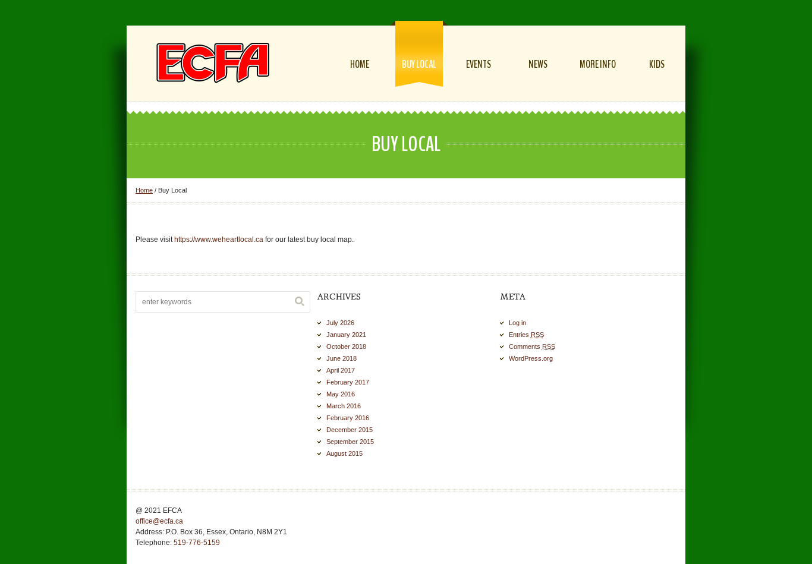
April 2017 (340, 370)
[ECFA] (212, 62)
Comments (532, 346)
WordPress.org (531, 358)
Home (144, 190)
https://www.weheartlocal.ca (218, 239)
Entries (526, 334)
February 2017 (347, 382)
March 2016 (343, 405)
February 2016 (347, 417)
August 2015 (344, 453)
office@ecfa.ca (159, 521)
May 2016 (340, 394)
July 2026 (340, 322)
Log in (517, 322)
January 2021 (346, 334)
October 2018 (346, 346)
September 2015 (350, 441)
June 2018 (341, 358)
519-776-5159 (197, 542)
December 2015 (349, 429)
